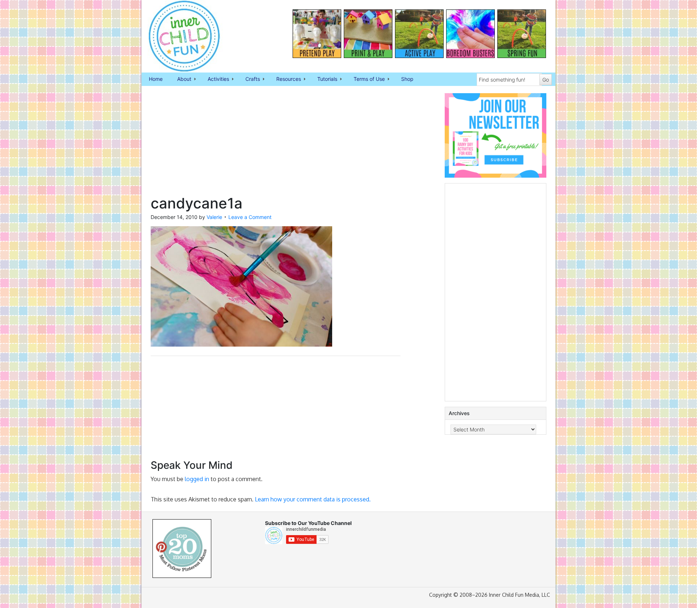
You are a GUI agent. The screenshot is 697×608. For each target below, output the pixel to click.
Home (156, 79)
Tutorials (323, 79)
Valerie (214, 217)
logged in (197, 479)
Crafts (249, 79)
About (180, 79)
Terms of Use (365, 79)
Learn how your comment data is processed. (313, 499)
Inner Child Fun (178, 36)
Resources (285, 79)
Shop (407, 79)
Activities (214, 79)
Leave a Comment (250, 217)
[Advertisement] (275, 144)
